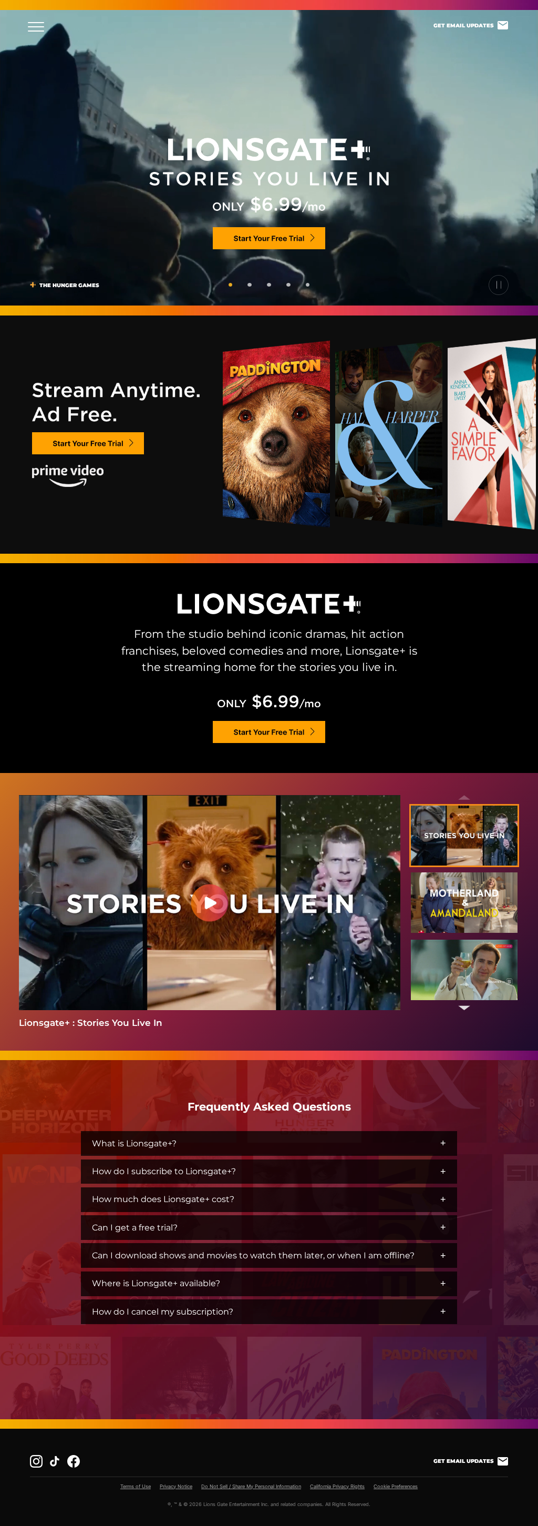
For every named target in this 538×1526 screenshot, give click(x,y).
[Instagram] (36, 1461)
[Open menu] (39, 27)
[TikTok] (54, 1461)
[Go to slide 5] (307, 285)
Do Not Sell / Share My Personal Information (251, 1486)
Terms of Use (135, 1486)
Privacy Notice (176, 1486)
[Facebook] (73, 1461)
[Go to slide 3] (269, 285)
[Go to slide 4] (288, 285)
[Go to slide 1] (230, 285)
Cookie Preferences (396, 1486)
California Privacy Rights (337, 1486)
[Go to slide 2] (249, 285)
